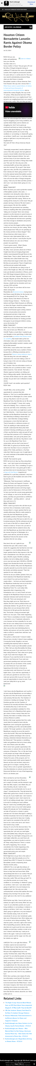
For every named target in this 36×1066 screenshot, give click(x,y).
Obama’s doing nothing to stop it (21, 354)
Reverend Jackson (18, 292)
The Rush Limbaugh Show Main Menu (15, 9)
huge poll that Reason (11, 472)
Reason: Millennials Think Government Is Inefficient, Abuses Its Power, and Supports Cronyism (18, 1018)
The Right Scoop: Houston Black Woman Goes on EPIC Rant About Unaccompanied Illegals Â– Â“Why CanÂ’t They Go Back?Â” (18, 1005)
